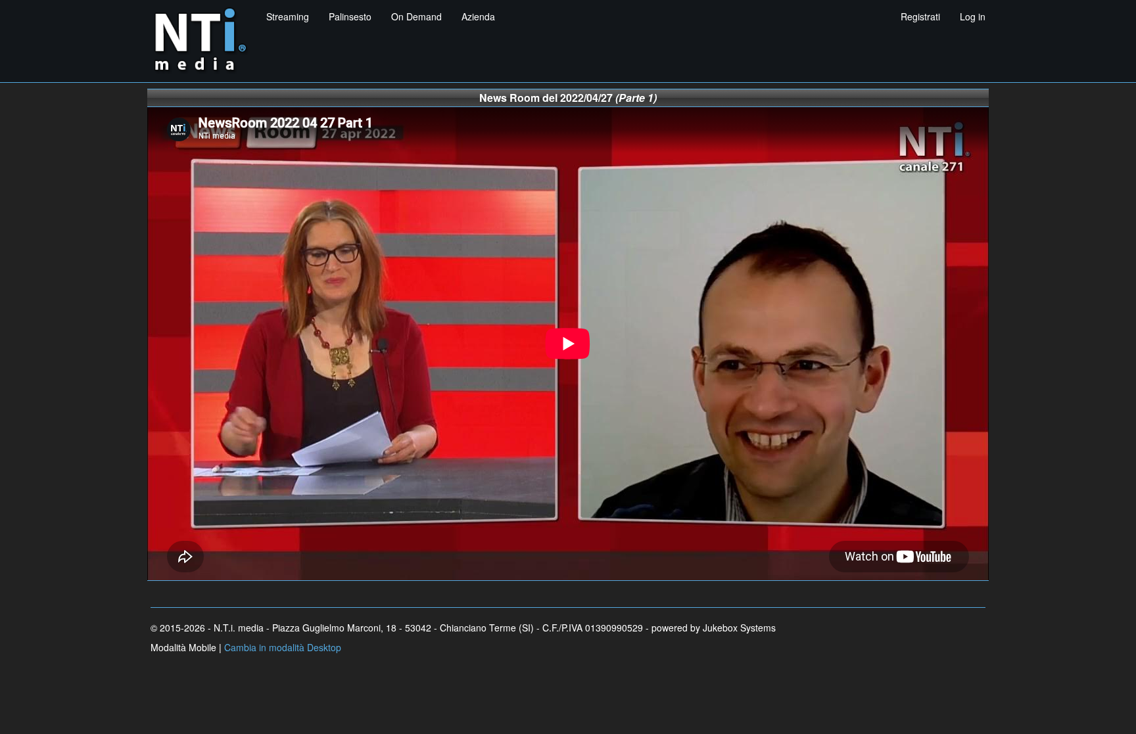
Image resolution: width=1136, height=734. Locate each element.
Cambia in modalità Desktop (282, 647)
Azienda (478, 16)
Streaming (287, 16)
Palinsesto (350, 16)
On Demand (416, 16)
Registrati (920, 16)
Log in (972, 16)
